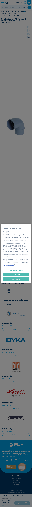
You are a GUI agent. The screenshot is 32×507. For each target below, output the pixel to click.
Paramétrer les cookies (16, 270)
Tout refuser (16, 274)
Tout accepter (16, 279)
